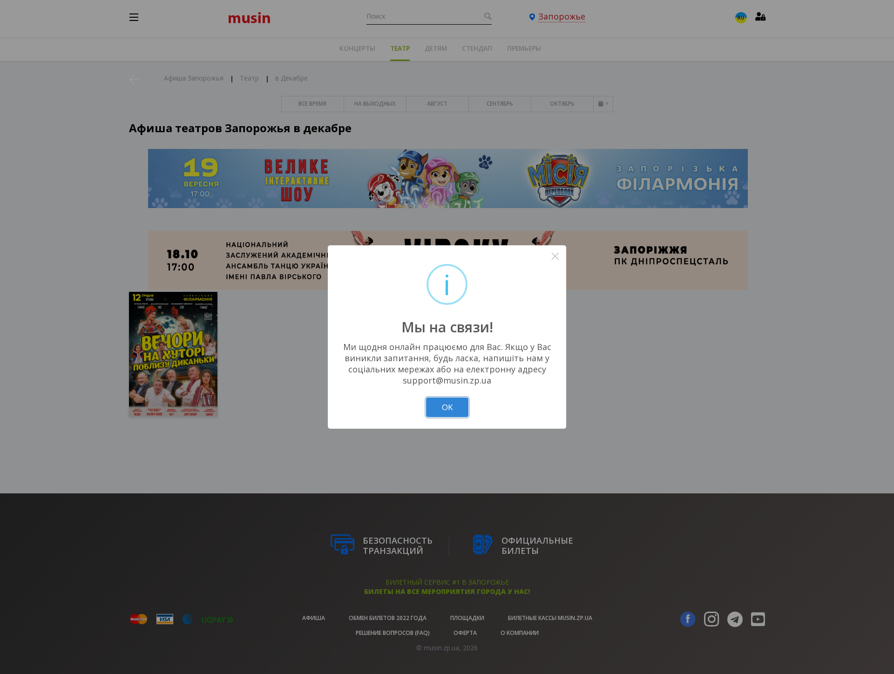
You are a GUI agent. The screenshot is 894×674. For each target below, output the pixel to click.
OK (447, 407)
